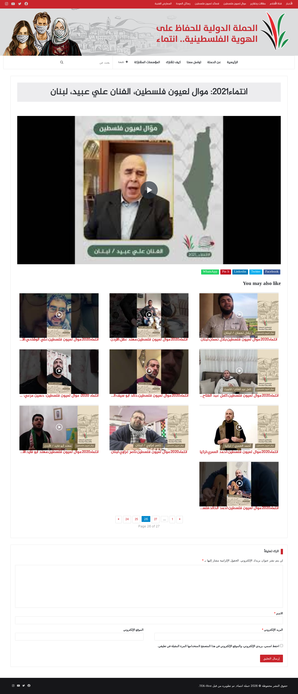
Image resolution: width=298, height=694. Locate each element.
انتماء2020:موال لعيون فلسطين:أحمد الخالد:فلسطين (239, 508)
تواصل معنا (194, 62)
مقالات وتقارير (257, 3)
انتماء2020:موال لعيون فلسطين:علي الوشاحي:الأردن (59, 339)
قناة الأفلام (276, 3)
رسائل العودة (183, 3)
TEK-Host (205, 686)
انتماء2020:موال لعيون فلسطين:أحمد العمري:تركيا (239, 452)
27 (155, 519)
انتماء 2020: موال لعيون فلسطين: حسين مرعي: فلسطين (59, 396)
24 (127, 519)
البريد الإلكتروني (272, 629)
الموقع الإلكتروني (133, 629)
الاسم (278, 613)
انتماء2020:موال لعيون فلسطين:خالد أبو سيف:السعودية (149, 396)
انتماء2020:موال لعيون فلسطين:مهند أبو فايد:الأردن (59, 452)
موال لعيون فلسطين (234, 3)
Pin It (225, 271)
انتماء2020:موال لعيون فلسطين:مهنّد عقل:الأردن (149, 339)
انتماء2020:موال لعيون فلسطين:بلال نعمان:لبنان (239, 339)
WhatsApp (210, 271)
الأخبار (289, 3)
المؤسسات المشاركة (147, 62)
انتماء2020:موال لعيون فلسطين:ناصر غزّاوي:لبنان (149, 452)
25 (136, 519)
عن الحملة (214, 62)
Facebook (272, 271)
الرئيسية (232, 62)
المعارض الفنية (163, 3)
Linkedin (240, 271)
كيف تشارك (173, 62)
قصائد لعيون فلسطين (207, 3)
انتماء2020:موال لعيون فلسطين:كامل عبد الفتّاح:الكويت (239, 396)
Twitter (255, 271)
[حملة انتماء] (149, 32)
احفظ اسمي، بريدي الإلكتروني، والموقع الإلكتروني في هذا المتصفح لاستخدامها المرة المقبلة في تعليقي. (218, 646)
